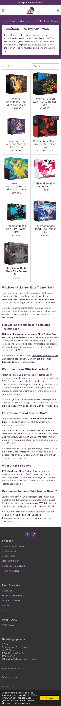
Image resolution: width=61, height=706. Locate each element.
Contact (5, 610)
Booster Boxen (9, 551)
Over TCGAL (8, 625)
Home (5, 21)
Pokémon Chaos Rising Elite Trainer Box (44, 228)
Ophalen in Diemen (11, 600)
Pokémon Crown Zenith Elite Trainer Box (44, 101)
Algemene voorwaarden (13, 668)
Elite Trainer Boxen (48, 21)
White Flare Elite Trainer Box (44, 185)
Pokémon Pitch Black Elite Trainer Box (16, 271)
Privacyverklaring (10, 677)
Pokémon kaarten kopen (23, 21)
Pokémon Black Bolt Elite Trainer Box (16, 228)
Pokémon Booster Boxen (15, 451)
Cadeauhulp (7, 590)
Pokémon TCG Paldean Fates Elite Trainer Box (16, 144)
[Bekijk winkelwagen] (58, 10)
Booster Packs (8, 556)
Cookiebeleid (8, 686)
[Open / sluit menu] (3, 10)
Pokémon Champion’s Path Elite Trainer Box (16, 101)
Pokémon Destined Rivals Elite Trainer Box (44, 144)
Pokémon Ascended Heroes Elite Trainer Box (16, 186)
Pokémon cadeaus (10, 571)
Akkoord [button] (49, 698)
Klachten (6, 605)
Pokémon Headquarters (13, 595)
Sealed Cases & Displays (13, 566)
